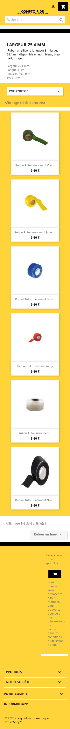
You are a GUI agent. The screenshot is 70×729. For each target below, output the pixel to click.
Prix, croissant (35, 91)
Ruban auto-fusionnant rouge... (35, 366)
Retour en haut (48, 534)
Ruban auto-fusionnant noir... (35, 500)
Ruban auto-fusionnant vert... (35, 165)
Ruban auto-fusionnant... (35, 433)
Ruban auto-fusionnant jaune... (35, 232)
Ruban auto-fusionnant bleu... (35, 299)
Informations (16, 704)
